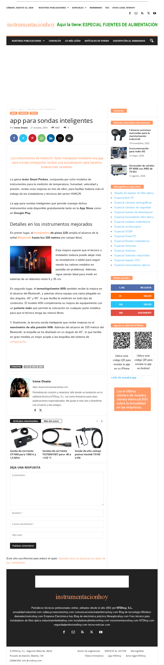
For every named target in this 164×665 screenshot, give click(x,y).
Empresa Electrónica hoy (58, 616)
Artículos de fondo (97, 40)
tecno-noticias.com (99, 624)
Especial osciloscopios (127, 226)
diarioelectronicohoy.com (28, 616)
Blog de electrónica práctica (90, 616)
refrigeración (18, 341)
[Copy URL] (78, 138)
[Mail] (136, 13)
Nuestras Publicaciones (26, 40)
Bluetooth (24, 237)
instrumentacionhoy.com (124, 620)
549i (34, 366)
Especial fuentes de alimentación (133, 212)
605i (41, 366)
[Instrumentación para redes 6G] (119, 153)
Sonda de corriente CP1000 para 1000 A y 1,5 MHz (23, 454)
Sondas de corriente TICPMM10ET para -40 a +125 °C (56, 454)
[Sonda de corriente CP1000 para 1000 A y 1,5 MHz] (24, 437)
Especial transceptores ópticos (132, 265)
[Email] (60, 138)
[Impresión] (69, 138)
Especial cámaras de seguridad (132, 207)
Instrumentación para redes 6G (139, 150)
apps (21, 109)
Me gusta (145, 287)
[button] (151, 40)
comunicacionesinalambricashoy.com (96, 612)
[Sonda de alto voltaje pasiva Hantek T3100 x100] (89, 437)
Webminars (96, 7)
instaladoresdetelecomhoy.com (91, 620)
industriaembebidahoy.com (57, 620)
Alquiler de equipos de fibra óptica (134, 193)
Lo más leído (73, 40)
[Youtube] (154, 13)
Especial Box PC (124, 197)
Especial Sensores (125, 245)
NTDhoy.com (146, 620)
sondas (24, 162)
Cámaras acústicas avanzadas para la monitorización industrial (140, 134)
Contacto (55, 40)
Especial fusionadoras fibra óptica (134, 217)
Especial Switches (125, 250)
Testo (33, 113)
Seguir (147, 295)
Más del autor (51, 420)
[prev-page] (97, 421)
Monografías (137, 650)
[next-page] (102, 421)
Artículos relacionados (25, 420)
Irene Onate (21, 127)
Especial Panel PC (125, 236)
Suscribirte (144, 312)
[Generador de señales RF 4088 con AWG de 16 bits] (119, 170)
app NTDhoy (114, 655)
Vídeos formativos (94, 655)
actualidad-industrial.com (27, 612)
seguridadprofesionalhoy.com (70, 624)
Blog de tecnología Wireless (135, 612)
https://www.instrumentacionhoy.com (50, 387)
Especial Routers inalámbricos (132, 241)
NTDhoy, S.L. (125, 607)
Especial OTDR (123, 231)
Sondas (23, 113)
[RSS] (142, 13)
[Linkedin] (51, 138)
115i (27, 366)
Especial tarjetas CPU (127, 260)
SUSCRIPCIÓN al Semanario (129, 40)
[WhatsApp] (42, 138)
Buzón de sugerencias (89, 650)
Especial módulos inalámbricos (132, 221)
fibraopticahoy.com (118, 616)
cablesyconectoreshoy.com (58, 612)
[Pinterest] (32, 138)
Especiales (78, 7)
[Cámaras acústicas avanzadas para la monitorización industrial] (119, 134)
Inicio (12, 109)
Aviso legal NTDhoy (123, 7)
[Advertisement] (82, 75)
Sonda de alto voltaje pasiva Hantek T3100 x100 (88, 454)
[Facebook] (129, 13)
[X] (148, 13)
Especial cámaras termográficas (133, 202)
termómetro (42, 232)
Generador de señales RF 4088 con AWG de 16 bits (141, 168)
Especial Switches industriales (132, 255)
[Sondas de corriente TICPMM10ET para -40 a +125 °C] (56, 437)
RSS (107, 7)
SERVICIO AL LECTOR (115, 650)
